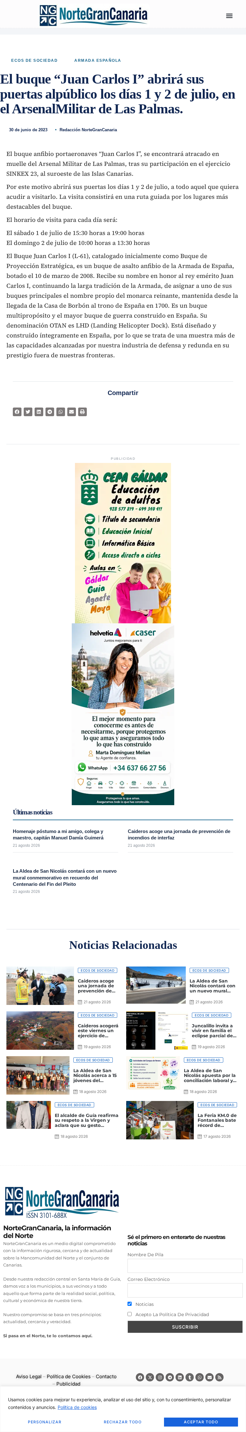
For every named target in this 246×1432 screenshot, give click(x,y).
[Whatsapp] (199, 1377)
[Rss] (219, 1377)
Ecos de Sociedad (34, 60)
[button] (229, 16)
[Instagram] (160, 1377)
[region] (123, 1409)
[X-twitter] (150, 1377)
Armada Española (97, 60)
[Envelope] (209, 1377)
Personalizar (45, 1422)
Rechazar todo (123, 1422)
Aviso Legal (29, 1376)
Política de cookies (77, 1407)
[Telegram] (170, 1377)
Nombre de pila (145, 1255)
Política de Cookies (69, 1376)
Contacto (106, 1376)
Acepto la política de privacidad (171, 1314)
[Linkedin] (180, 1377)
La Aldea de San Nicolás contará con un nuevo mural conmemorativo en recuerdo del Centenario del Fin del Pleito (65, 877)
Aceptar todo (201, 1422)
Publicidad (68, 1384)
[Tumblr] (189, 1377)
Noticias (144, 1304)
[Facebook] (140, 1377)
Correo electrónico (148, 1279)
